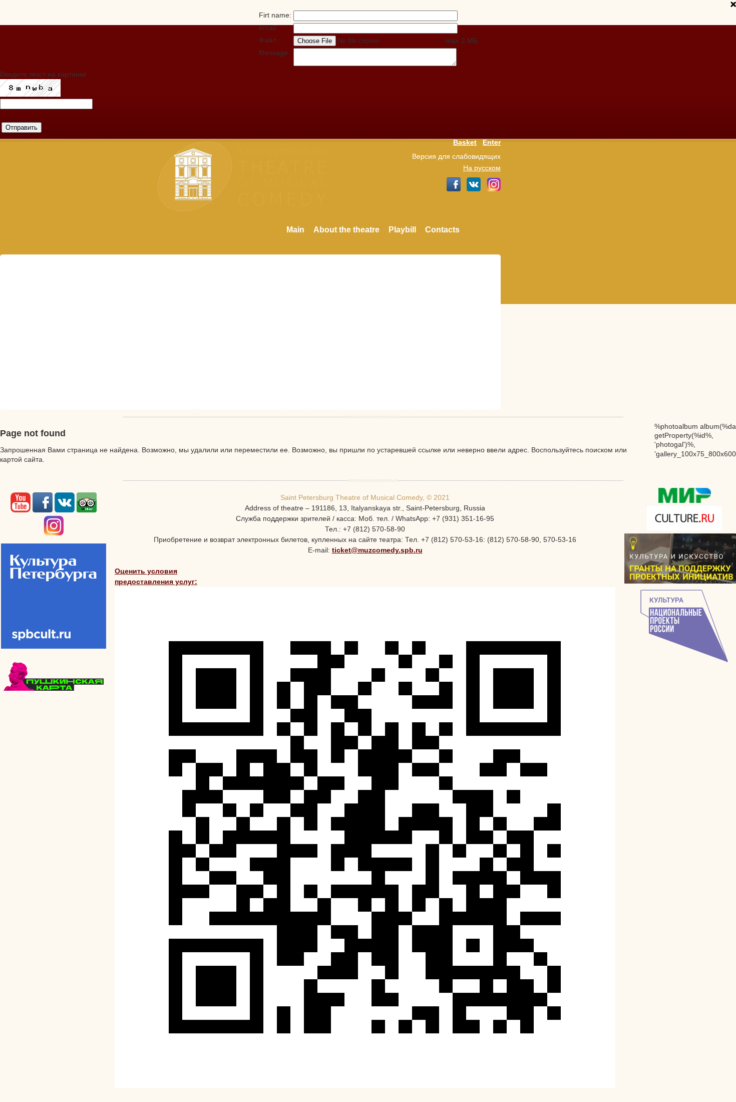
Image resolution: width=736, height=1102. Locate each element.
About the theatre (346, 229)
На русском (482, 168)
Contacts (442, 229)
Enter (492, 142)
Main (295, 229)
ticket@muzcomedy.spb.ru (377, 550)
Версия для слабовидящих (456, 156)
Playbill (402, 229)
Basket (465, 142)
